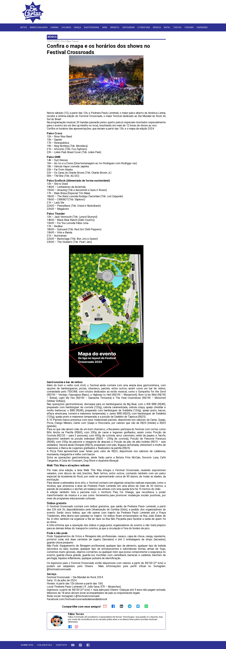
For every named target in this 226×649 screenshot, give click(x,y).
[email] (105, 606)
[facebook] (113, 606)
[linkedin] (121, 606)
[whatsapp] (146, 606)
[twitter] (138, 606)
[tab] (23, 27)
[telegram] (130, 606)
